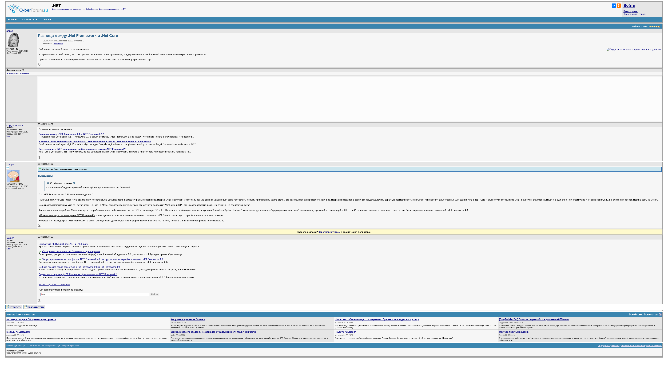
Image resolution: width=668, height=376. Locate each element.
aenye (9, 31)
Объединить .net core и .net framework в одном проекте (71, 251)
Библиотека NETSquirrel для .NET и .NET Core (63, 244)
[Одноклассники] (619, 5)
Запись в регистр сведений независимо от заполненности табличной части (213, 332)
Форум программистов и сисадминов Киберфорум (74, 9)
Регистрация (630, 11)
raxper (10, 238)
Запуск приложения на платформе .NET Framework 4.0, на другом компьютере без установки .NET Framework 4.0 (102, 259)
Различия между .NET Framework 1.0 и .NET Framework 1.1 (71, 134)
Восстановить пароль (634, 14)
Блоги (11, 19)
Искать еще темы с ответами (54, 284)
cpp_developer (14, 125)
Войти (629, 5)
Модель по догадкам (18, 332)
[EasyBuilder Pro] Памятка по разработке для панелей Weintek (534, 319)
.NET (123, 9)
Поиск (46, 19)
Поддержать (604, 345)
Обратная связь (654, 345)
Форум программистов (109, 9)
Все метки (58, 44)
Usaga (10, 164)
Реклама (615, 345)
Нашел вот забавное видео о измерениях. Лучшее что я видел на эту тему (377, 319)
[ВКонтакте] (614, 5)
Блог (8, 136)
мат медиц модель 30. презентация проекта (31, 319)
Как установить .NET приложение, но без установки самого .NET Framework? (82, 149)
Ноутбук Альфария (345, 332)
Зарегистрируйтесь (329, 232)
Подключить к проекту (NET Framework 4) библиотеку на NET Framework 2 (78, 274)
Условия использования (633, 345)
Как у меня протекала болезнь (188, 319)
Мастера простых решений (514, 332)
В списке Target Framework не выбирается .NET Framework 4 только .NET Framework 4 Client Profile (95, 141)
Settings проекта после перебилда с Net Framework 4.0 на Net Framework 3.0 (79, 267)
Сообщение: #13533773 (18, 74)
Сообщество (28, 19)
